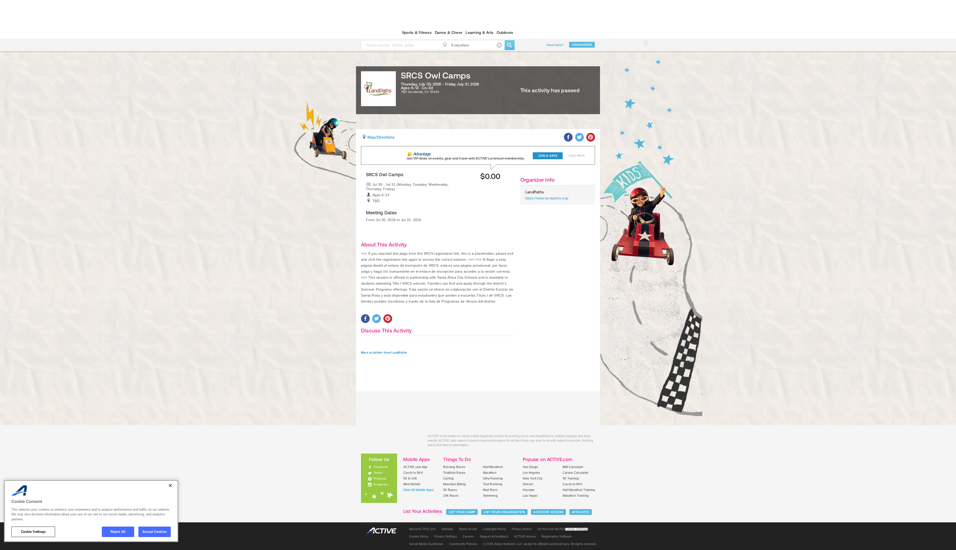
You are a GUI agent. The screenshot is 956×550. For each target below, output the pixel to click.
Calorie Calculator (575, 472)
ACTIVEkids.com (375, 32)
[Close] (170, 485)
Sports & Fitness (417, 32)
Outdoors (505, 32)
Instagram (381, 484)
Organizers (582, 45)
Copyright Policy (494, 529)
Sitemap (447, 529)
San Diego (530, 467)
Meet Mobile (412, 484)
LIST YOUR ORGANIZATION (504, 512)
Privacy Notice (522, 529)
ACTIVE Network (384, 530)
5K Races (450, 490)
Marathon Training (576, 495)
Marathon (489, 472)
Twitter (378, 472)
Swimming (490, 495)
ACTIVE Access (525, 536)
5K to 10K (410, 478)
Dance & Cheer (448, 32)
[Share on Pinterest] (590, 137)
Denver (528, 484)
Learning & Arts (479, 32)
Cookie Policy (418, 536)
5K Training (571, 478)
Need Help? (554, 45)
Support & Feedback (494, 536)
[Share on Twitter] (579, 137)
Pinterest (380, 478)
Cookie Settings (33, 532)
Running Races (454, 467)
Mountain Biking (454, 484)
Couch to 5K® (413, 472)
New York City (532, 478)
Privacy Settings (445, 536)
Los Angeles (531, 472)
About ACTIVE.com (422, 529)
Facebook (381, 467)
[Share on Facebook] (568, 137)
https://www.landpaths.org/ (546, 198)
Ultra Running (493, 478)
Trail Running (492, 484)
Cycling (448, 478)
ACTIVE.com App (415, 467)
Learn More (577, 155)
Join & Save (547, 155)
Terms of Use (468, 529)
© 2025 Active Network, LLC (503, 544)
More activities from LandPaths (384, 352)
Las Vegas (530, 495)
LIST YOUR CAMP (462, 512)
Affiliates (580, 512)
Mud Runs (490, 490)
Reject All (118, 532)
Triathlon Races (454, 472)
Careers (468, 536)
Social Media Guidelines (426, 544)
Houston (529, 490)
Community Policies (463, 544)
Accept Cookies (154, 532)
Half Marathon (493, 467)
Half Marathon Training (579, 490)
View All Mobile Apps (418, 490)
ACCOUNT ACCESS (548, 512)
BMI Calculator (573, 467)
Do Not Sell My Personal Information (563, 529)
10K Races (451, 495)
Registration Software (556, 536)
